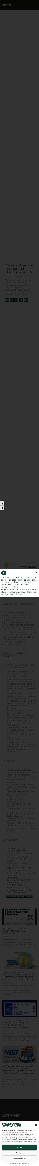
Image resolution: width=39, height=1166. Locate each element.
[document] (19, 583)
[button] (36, 1125)
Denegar (19, 1153)
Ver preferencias (19, 1158)
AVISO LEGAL (25, 1163)
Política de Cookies (15, 1163)
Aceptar (19, 1147)
